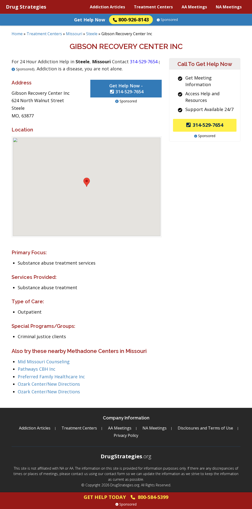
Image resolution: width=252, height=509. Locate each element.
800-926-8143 (133, 19)
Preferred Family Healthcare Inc (51, 377)
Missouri (74, 33)
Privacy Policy (126, 435)
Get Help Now (89, 20)
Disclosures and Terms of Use (205, 428)
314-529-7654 (208, 125)
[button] (86, 182)
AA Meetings (194, 7)
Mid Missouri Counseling (44, 362)
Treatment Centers (153, 7)
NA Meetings (229, 7)
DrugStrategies (126, 456)
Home (17, 33)
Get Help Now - (126, 89)
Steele (91, 33)
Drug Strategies (26, 6)
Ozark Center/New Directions (49, 384)
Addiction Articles (107, 7)
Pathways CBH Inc (36, 369)
